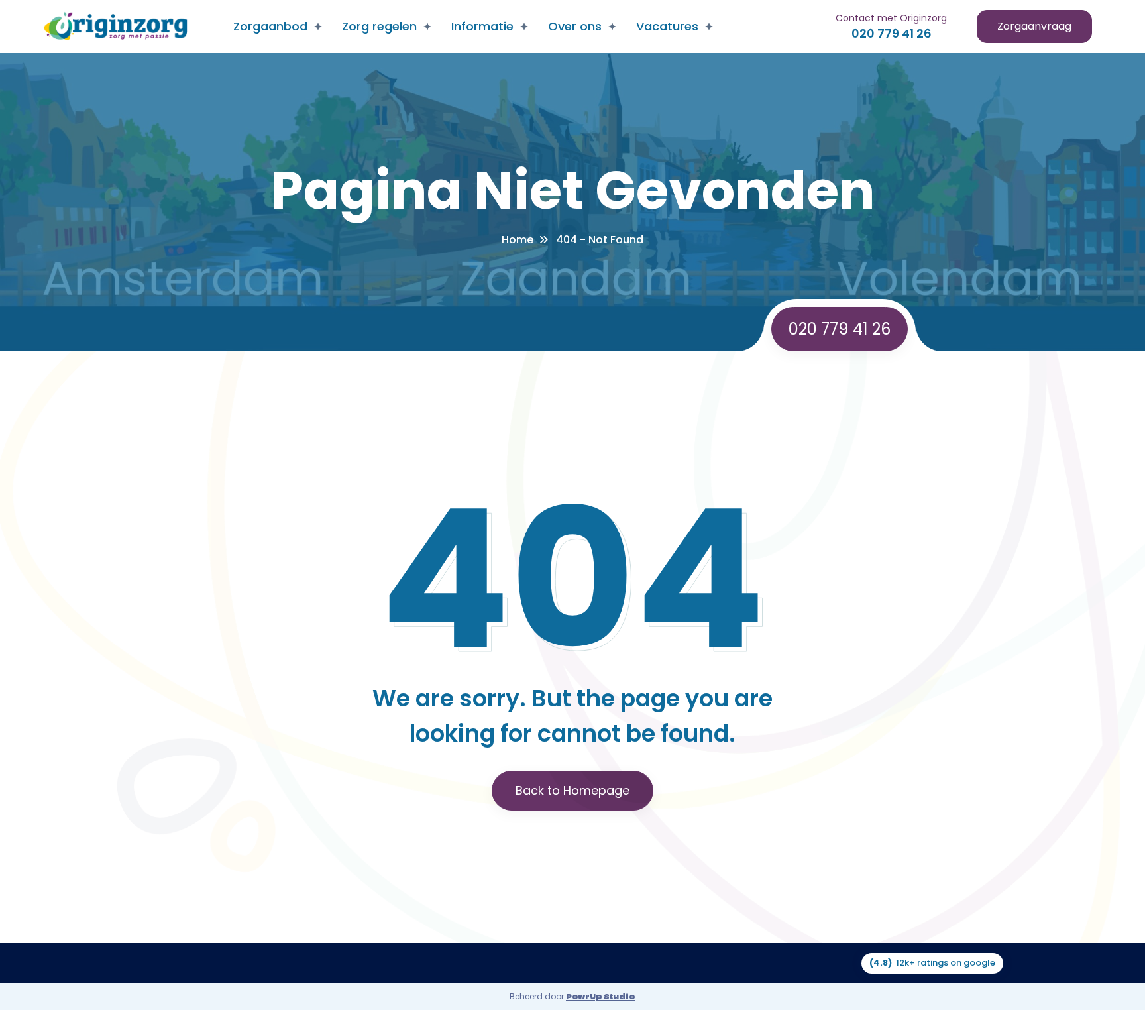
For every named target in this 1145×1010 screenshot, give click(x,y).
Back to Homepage (572, 790)
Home (517, 239)
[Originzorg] (115, 27)
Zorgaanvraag (1034, 26)
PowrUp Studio (600, 996)
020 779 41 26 (891, 33)
